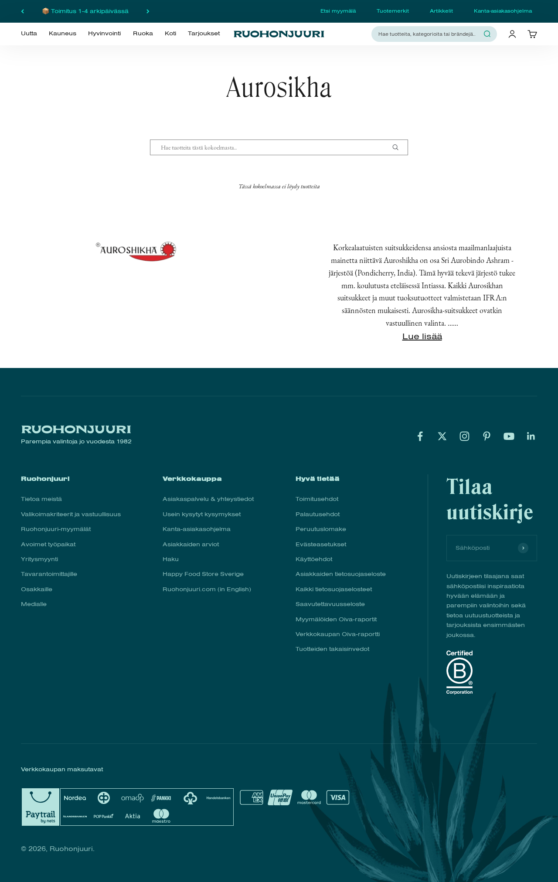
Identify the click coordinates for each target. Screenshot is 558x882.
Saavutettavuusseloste (330, 604)
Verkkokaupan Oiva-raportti (338, 634)
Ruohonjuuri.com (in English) (207, 589)
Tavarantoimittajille (49, 574)
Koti (170, 33)
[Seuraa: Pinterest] (487, 436)
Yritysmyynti (39, 559)
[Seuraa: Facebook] (420, 436)
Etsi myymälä (338, 11)
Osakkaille (36, 589)
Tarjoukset (204, 33)
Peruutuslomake (321, 529)
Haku (171, 559)
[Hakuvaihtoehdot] (399, 147)
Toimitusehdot (317, 499)
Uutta (29, 33)
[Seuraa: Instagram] (464, 436)
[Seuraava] (148, 11)
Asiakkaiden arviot (191, 544)
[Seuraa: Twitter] (442, 436)
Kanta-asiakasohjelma (503, 11)
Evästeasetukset (321, 544)
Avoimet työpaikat (48, 544)
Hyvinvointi (104, 33)
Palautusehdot (318, 514)
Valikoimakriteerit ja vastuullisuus (71, 514)
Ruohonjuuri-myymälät (56, 529)
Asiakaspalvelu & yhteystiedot (208, 499)
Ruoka (143, 33)
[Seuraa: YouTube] (509, 436)
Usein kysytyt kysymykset (202, 514)
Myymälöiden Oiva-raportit (336, 619)
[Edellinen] (22, 11)
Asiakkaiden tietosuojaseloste (341, 574)
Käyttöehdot (314, 559)
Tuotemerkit (393, 11)
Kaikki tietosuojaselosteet (334, 589)
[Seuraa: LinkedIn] (531, 436)
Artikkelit (441, 11)
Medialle (34, 604)
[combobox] (429, 34)
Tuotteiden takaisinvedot (332, 649)
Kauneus (62, 33)
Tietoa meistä (41, 499)
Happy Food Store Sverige (203, 574)
